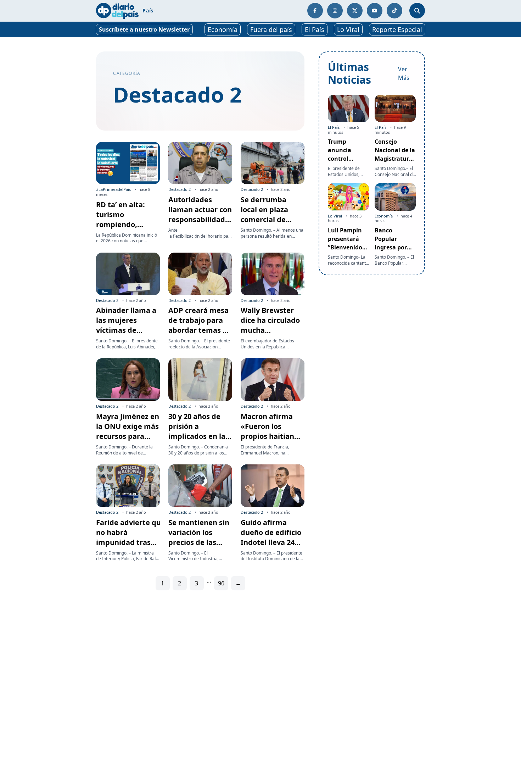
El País (314, 29)
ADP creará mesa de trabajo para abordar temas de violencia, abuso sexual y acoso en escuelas (199, 335)
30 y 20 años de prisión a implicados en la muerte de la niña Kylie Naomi (199, 436)
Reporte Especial (397, 29)
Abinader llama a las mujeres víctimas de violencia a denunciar (126, 330)
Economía (222, 29)
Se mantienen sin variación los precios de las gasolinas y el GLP (199, 537)
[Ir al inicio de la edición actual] (117, 11)
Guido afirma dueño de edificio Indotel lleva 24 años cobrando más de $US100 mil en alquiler (271, 547)
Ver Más (403, 73)
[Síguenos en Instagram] (335, 10)
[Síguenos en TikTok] (394, 10)
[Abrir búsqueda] (417, 10)
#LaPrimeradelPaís (113, 189)
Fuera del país (271, 29)
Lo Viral (348, 29)
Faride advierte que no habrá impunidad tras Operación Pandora (130, 542)
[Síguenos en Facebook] (315, 10)
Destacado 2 (179, 189)
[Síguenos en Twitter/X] (355, 10)
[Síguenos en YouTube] (374, 10)
